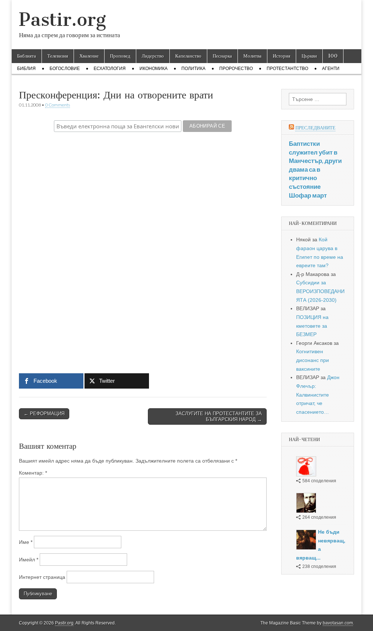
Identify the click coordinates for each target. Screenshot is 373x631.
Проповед (120, 56)
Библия (26, 68)
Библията (26, 56)
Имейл (28, 559)
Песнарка (222, 56)
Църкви (309, 56)
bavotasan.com (338, 623)
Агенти (330, 68)
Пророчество (236, 68)
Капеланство (188, 56)
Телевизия (57, 56)
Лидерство (153, 56)
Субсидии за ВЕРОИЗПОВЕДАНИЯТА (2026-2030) (320, 291)
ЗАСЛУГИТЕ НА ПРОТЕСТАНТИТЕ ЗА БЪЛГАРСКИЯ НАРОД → (219, 416)
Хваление (89, 56)
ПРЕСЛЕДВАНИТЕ (315, 128)
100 (333, 56)
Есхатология (110, 68)
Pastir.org (62, 19)
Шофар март (308, 195)
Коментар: (33, 473)
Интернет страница (42, 577)
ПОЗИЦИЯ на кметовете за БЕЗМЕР (312, 325)
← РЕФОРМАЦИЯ (44, 413)
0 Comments (57, 105)
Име (25, 542)
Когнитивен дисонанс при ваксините (312, 359)
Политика (193, 68)
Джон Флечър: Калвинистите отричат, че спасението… (317, 394)
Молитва (252, 56)
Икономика (154, 68)
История (281, 56)
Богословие (65, 68)
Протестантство (287, 68)
